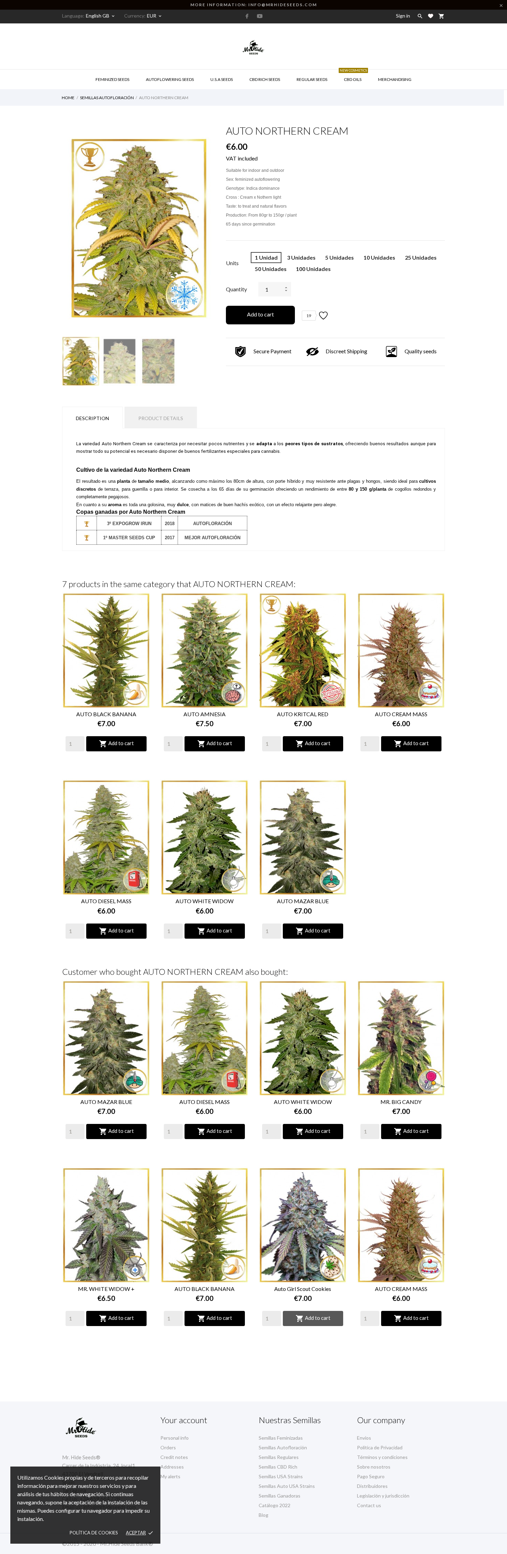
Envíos (364, 1438)
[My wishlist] (430, 16)
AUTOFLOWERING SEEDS (170, 79)
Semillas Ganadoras (279, 1496)
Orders (168, 1447)
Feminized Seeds (112, 79)
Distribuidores (372, 1486)
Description (92, 418)
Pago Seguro (371, 1476)
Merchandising (394, 79)
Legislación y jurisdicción (383, 1496)
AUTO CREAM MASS (401, 714)
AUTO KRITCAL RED (302, 714)
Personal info (174, 1438)
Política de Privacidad (379, 1447)
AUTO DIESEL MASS (106, 901)
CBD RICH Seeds (264, 79)
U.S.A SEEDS (221, 79)
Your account (183, 1420)
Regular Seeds (312, 79)
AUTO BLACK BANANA (106, 714)
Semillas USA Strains (281, 1476)
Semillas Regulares (279, 1457)
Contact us (369, 1505)
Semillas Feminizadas (281, 1438)
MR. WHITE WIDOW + (106, 1288)
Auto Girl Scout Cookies (302, 1288)
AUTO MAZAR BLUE (303, 901)
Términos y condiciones (382, 1457)
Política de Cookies (94, 1532)
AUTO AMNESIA (204, 714)
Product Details (160, 418)
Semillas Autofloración (283, 1447)
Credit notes (174, 1457)
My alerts (170, 1476)
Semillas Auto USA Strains (287, 1486)
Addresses (172, 1467)
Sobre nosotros (373, 1467)
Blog (263, 1515)
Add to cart (260, 314)
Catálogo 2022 (274, 1505)
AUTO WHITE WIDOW (204, 901)
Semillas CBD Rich (278, 1467)
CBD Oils (353, 76)
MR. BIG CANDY (400, 1101)
